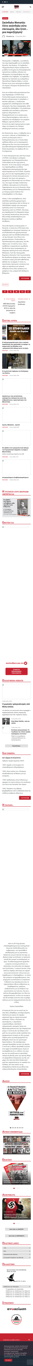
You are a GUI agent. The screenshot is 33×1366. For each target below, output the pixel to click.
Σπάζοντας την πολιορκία (11, 1286)
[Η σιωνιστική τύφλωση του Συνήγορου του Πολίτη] (16, 361)
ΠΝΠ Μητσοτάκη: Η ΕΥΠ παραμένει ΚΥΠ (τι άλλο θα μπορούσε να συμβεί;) (9, 308)
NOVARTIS (5, 284)
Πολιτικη (5, 18)
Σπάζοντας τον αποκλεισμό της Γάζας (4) (18, 1291)
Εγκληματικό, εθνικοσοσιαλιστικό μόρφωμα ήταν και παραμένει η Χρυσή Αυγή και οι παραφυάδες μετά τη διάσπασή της (16, 1216)
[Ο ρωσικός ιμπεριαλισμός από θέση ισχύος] (16, 691)
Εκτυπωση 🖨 (25, 278)
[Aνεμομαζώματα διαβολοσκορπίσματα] (16, 467)
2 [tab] (16, 1188)
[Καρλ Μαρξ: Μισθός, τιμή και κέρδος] (6, 721)
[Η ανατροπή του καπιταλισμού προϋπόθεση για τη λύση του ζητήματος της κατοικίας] (16, 1174)
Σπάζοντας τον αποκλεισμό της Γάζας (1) (18, 1296)
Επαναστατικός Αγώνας (10, 1254)
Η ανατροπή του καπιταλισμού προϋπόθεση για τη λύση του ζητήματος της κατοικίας (16, 1181)
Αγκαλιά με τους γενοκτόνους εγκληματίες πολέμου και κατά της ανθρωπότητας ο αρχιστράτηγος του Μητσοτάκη (14, 399)
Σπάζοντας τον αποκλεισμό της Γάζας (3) (18, 1293)
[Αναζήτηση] (30, 7)
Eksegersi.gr (10, 36)
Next (29, 1105)
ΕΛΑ (5, 1251)
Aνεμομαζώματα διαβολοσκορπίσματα (15, 477)
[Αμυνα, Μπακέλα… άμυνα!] (16, 414)
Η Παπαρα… (8, 805)
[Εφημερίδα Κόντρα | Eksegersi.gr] (16, 7)
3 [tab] (17, 1188)
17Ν (5, 1248)
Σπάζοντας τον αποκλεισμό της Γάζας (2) (18, 1294)
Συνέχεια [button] (8, 1360)
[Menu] (3, 7)
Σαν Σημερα (8, 753)
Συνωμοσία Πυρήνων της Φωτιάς (13, 1257)
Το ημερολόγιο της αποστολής (14, 1289)
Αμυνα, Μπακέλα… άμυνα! (11, 425)
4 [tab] (19, 1188)
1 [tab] (14, 1188)
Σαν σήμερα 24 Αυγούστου (11, 758)
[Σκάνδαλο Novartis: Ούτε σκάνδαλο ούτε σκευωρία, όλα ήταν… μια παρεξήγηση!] (16, 56)
